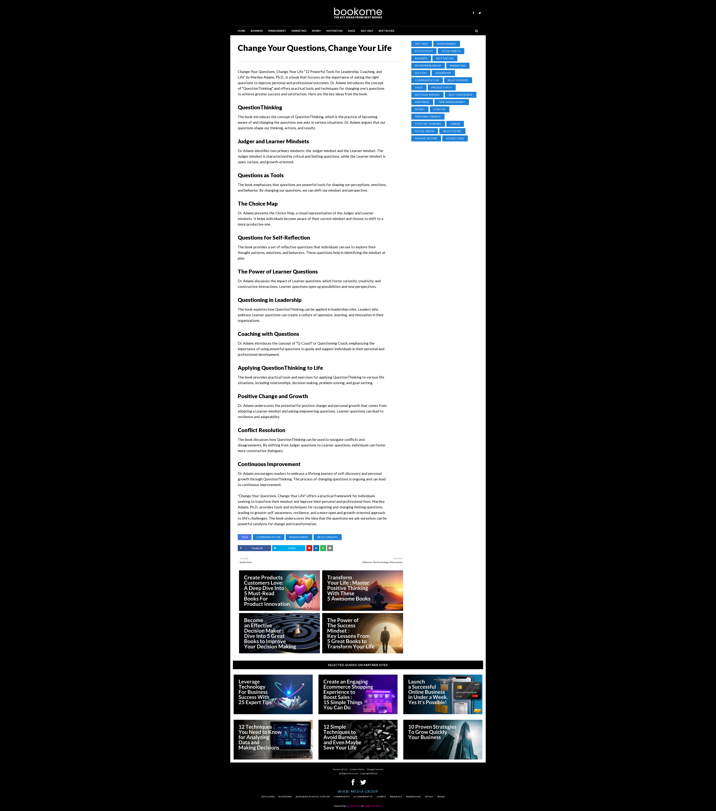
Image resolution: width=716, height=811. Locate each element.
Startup (440, 109)
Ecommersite (363, 796)
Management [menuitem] (277, 30)
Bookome (285, 796)
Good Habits (451, 51)
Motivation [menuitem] (334, 30)
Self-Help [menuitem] (367, 30)
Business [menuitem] (257, 30)
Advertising (455, 138)
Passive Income (426, 138)
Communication (269, 537)
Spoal (429, 796)
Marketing (458, 65)
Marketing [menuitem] (299, 30)
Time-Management (451, 102)
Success (421, 72)
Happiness (422, 102)
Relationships (327, 537)
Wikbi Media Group (358, 791)
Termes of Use (340, 769)
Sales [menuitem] (351, 30)
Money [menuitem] (316, 30)
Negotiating (452, 131)
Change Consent (375, 769)
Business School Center (313, 796)
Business (421, 58)
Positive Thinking (428, 123)
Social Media (424, 131)
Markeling (413, 796)
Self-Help (421, 43)
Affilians (268, 796)
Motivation (445, 58)
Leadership (443, 72)
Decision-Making (427, 94)
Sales (419, 87)
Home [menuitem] (241, 30)
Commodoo (341, 796)
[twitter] (479, 13)
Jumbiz (381, 796)
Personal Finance (428, 116)
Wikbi (441, 796)
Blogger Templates (372, 805)
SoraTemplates (353, 805)
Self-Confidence (461, 94)
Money (420, 109)
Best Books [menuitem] (386, 30)
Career (455, 123)
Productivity (441, 87)
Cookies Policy (357, 769)
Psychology (424, 51)
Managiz (396, 796)
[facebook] (473, 13)
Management (299, 537)
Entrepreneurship (428, 65)
